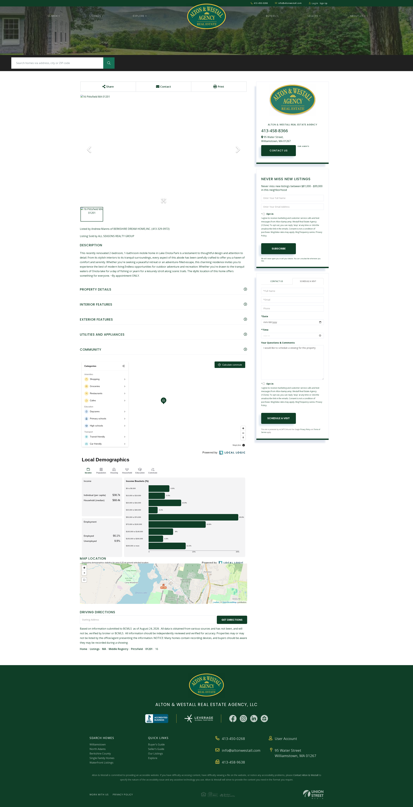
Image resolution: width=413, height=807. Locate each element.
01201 (149, 649)
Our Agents (303, 146)
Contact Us (278, 150)
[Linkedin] (253, 718)
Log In (315, 3)
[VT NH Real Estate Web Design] (313, 794)
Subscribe (279, 248)
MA (104, 649)
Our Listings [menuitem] (155, 753)
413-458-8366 (274, 130)
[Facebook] (233, 718)
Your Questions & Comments (278, 342)
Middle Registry (118, 649)
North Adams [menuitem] (98, 749)
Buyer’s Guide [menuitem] (156, 744)
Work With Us (99, 794)
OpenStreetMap (229, 602)
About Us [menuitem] (356, 15)
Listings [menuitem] (95, 15)
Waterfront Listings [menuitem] (101, 762)
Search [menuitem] (53, 15)
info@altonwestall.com (290, 3)
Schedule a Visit (308, 281)
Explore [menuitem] (139, 15)
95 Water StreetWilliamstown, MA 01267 (295, 753)
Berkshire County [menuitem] (100, 753)
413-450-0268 (261, 3)
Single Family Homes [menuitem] (102, 758)
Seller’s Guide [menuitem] (156, 749)
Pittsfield (137, 649)
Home (83, 649)
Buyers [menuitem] (271, 15)
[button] (109, 63)
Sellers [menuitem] (312, 15)
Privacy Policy (305, 429)
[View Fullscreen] (84, 579)
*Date (264, 316)
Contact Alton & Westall (305, 775)
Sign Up (323, 3)
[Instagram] (243, 718)
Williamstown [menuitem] (98, 744)
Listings (95, 649)
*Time (264, 329)
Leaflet (216, 602)
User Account (286, 738)
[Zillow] (264, 718)
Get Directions (232, 620)
